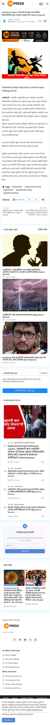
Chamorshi (17, 187)
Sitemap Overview (13, 676)
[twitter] (20, 640)
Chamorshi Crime (33, 187)
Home (6, 698)
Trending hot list (12, 680)
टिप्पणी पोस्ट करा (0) (25, 390)
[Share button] (43, 200)
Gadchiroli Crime (24, 190)
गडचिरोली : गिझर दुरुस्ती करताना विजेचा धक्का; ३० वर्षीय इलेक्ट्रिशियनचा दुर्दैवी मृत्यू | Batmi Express (26, 491)
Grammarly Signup (13, 684)
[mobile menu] (3, 4)
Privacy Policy (27, 698)
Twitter (29, 200)
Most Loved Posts (13, 688)
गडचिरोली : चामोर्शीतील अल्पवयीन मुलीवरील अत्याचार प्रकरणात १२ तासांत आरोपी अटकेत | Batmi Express (24, 272)
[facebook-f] (14, 640)
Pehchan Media (12, 659)
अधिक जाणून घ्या (33, 710)
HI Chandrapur (11, 663)
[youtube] (25, 640)
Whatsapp (36, 200)
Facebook (20, 199)
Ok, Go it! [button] (8, 720)
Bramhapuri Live (12, 667)
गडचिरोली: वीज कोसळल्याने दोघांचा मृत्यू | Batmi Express (23, 316)
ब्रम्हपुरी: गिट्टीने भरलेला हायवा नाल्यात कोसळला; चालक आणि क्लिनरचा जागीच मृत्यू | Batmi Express (27, 509)
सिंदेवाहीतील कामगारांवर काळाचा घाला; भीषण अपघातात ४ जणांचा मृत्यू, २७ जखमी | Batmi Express (26, 473)
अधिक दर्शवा (42, 229)
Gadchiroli (8, 190)
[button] (47, 3)
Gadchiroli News (11, 193)
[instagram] (30, 640)
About (15, 698)
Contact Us (42, 698)
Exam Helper (10, 655)
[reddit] (35, 640)
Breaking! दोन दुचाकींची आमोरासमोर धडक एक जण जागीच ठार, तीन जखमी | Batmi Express (24, 359)
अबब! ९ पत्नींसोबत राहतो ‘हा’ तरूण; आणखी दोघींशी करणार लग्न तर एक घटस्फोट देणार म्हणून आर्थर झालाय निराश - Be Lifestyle (36, 594)
